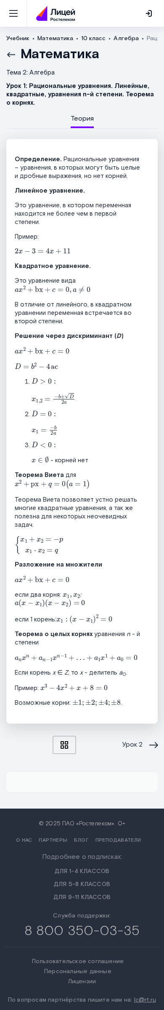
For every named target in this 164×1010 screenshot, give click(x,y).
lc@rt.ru (145, 1000)
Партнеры (53, 840)
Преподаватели (118, 840)
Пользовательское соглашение (78, 961)
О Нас (24, 840)
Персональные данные (77, 971)
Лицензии (82, 981)
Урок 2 (132, 745)
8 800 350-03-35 (82, 931)
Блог (81, 840)
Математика (60, 54)
